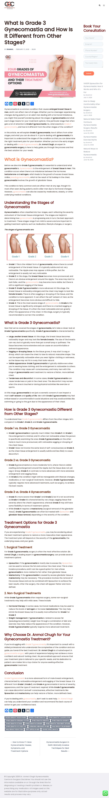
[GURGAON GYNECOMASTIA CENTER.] (9, 5)
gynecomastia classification (60, 717)
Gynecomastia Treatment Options (58, 723)
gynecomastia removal (40, 720)
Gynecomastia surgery (34, 723)
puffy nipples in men (32, 729)
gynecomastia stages (14, 723)
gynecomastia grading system (17, 720)
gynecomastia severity (60, 720)
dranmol (10, 49)
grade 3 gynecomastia (37, 717)
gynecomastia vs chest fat (16, 726)
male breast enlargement (61, 726)
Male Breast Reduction (14, 729)
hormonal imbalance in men (39, 726)
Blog (34, 49)
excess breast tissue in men (16, 717)
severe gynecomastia (50, 729)
